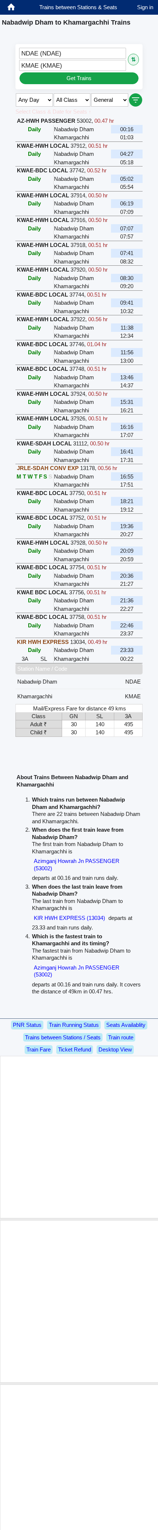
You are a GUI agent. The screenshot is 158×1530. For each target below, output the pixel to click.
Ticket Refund (74, 1049)
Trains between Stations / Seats (63, 1037)
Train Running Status (74, 1025)
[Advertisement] (79, 1137)
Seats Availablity (126, 1025)
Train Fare (38, 1049)
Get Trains (79, 78)
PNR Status (27, 1025)
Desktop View (115, 1049)
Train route (120, 1037)
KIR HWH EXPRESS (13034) (69, 918)
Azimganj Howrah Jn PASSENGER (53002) (76, 864)
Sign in (145, 7)
